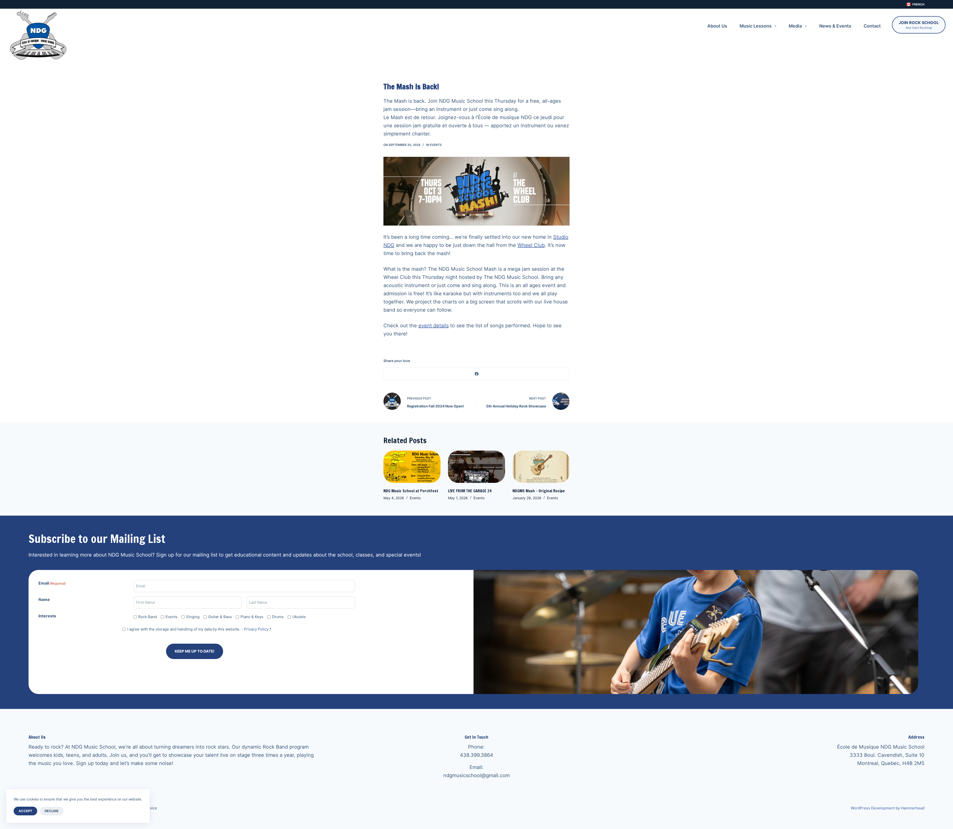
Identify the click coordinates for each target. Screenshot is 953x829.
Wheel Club (531, 245)
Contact (872, 26)
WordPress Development (873, 808)
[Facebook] (477, 373)
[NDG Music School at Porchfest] (412, 467)
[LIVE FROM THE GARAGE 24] (476, 467)
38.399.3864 (478, 755)
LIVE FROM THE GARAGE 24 (470, 491)
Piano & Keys (251, 616)
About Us (717, 26)
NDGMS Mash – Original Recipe (538, 491)
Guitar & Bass (220, 616)
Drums (278, 616)
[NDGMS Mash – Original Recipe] (541, 467)
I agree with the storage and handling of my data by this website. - (199, 629)
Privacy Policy (256, 629)
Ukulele (299, 616)
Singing (193, 616)
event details (433, 326)
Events (436, 145)
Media (795, 26)
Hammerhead (912, 808)
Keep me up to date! (194, 651)
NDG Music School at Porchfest (410, 491)
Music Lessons (756, 26)
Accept (25, 811)
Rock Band (147, 616)
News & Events (835, 26)
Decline (52, 811)
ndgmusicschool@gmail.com (476, 775)
